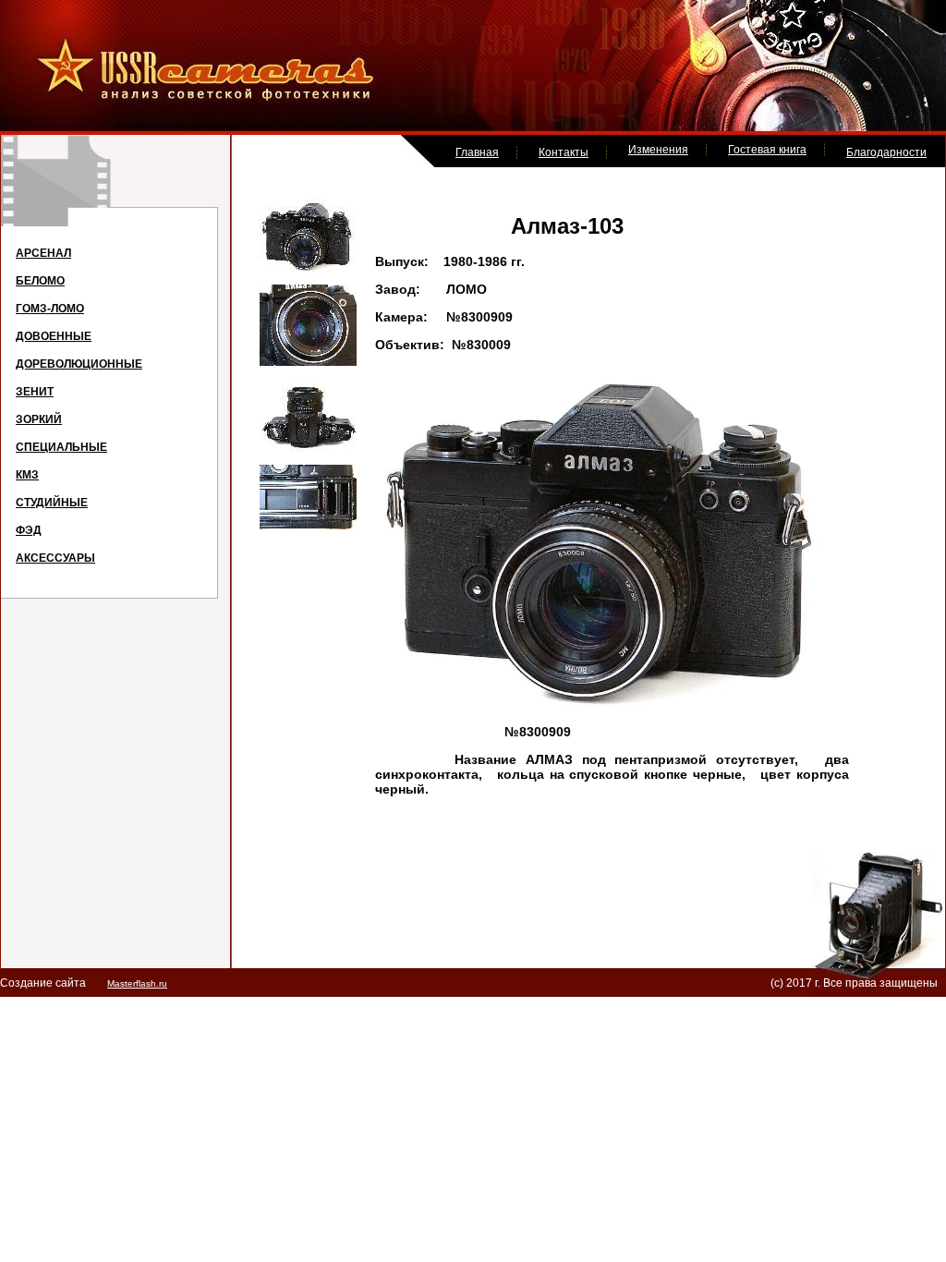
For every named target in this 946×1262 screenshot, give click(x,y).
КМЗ (27, 474)
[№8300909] (308, 267)
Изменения (658, 149)
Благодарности (886, 152)
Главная (477, 152)
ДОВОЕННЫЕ (53, 336)
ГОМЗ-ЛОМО (50, 308)
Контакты (563, 152)
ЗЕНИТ (35, 391)
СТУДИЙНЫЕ (52, 502)
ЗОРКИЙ (39, 419)
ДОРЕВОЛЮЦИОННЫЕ (79, 364)
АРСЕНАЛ (43, 253)
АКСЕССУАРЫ (55, 558)
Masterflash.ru (137, 983)
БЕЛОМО (40, 280)
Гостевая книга (767, 149)
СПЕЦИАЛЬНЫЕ (61, 447)
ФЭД (29, 530)
